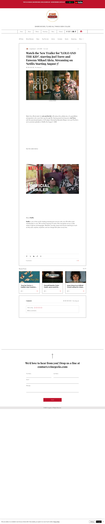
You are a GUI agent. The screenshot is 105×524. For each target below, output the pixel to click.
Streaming (73, 39)
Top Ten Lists (45, 39)
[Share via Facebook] (26, 256)
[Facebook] (67, 31)
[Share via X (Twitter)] (30, 256)
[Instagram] (69, 31)
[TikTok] (75, 31)
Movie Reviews (30, 39)
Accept (98, 521)
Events (66, 39)
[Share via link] (37, 256)
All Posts (21, 39)
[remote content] (52, 108)
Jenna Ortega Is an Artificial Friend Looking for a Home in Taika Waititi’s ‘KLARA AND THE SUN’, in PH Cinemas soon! (75, 286)
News (37, 39)
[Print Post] (40, 256)
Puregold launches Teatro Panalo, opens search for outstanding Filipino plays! (52, 286)
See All (84, 268)
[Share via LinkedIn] (33, 256)
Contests (60, 39)
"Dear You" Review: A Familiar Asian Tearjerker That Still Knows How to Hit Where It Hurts (29, 286)
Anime (53, 39)
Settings (92, 521)
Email (27, 379)
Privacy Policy (56, 521)
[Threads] (73, 31)
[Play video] (52, 179)
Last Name (56, 373)
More (80, 39)
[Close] (103, 522)
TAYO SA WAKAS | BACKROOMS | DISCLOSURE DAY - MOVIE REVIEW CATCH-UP (44, 2)
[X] (71, 31)
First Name (28, 373)
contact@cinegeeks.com (52, 366)
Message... (28, 385)
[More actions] (78, 49)
